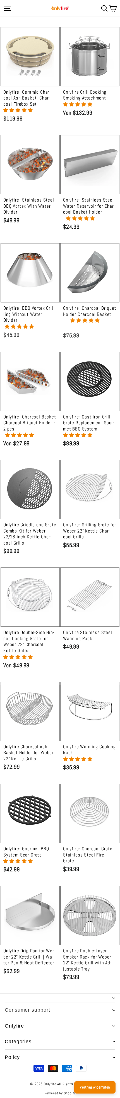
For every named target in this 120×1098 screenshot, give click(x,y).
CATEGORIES (18, 1041)
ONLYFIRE (14, 1026)
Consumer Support (27, 1010)
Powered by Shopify (60, 1093)
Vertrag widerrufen (95, 1087)
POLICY (12, 1057)
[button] (18, 110)
